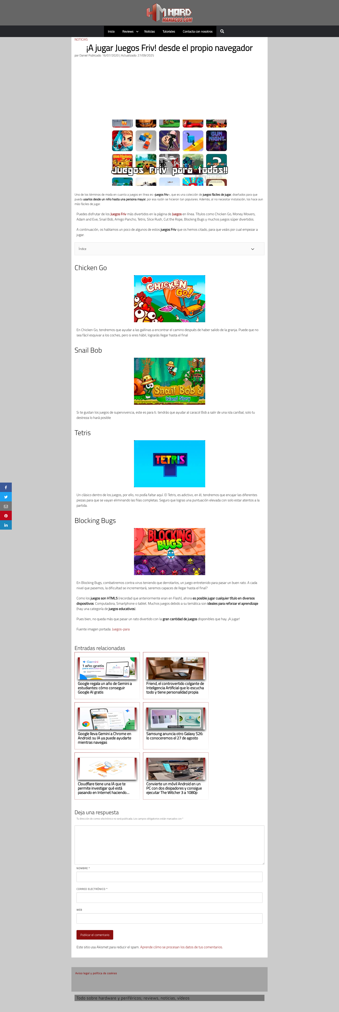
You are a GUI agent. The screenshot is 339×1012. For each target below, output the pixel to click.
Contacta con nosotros (197, 31)
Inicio (111, 31)
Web (79, 910)
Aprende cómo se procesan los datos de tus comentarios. (181, 947)
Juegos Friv (118, 214)
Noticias (149, 31)
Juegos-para (121, 629)
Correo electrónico (92, 889)
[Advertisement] (169, 90)
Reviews (127, 31)
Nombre (83, 868)
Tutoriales (169, 31)
